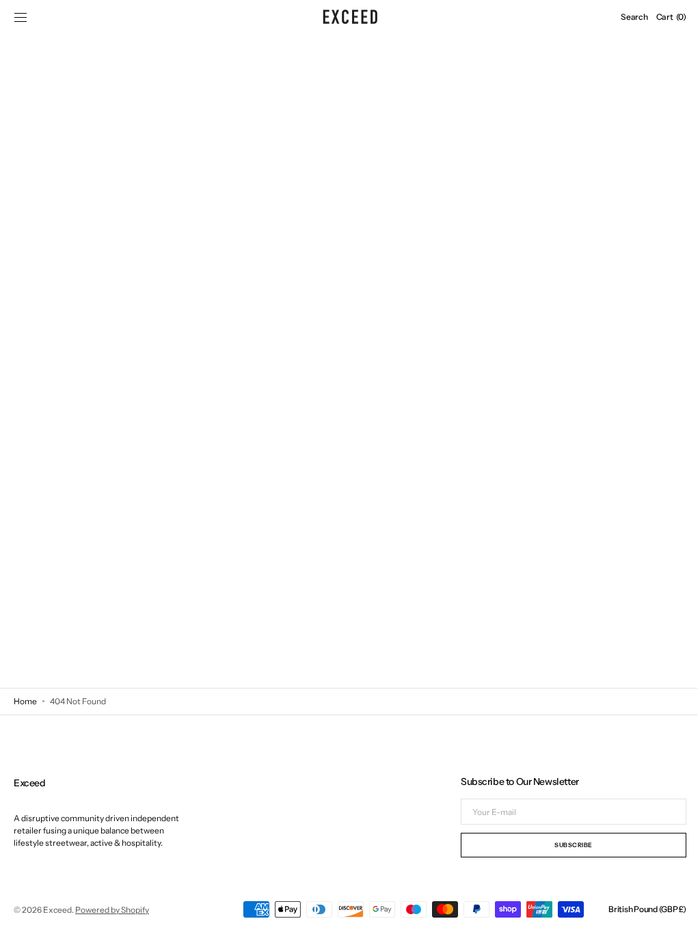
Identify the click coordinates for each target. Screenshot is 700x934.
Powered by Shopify (112, 910)
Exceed (57, 910)
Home (25, 701)
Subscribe (563, 845)
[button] (20, 17)
